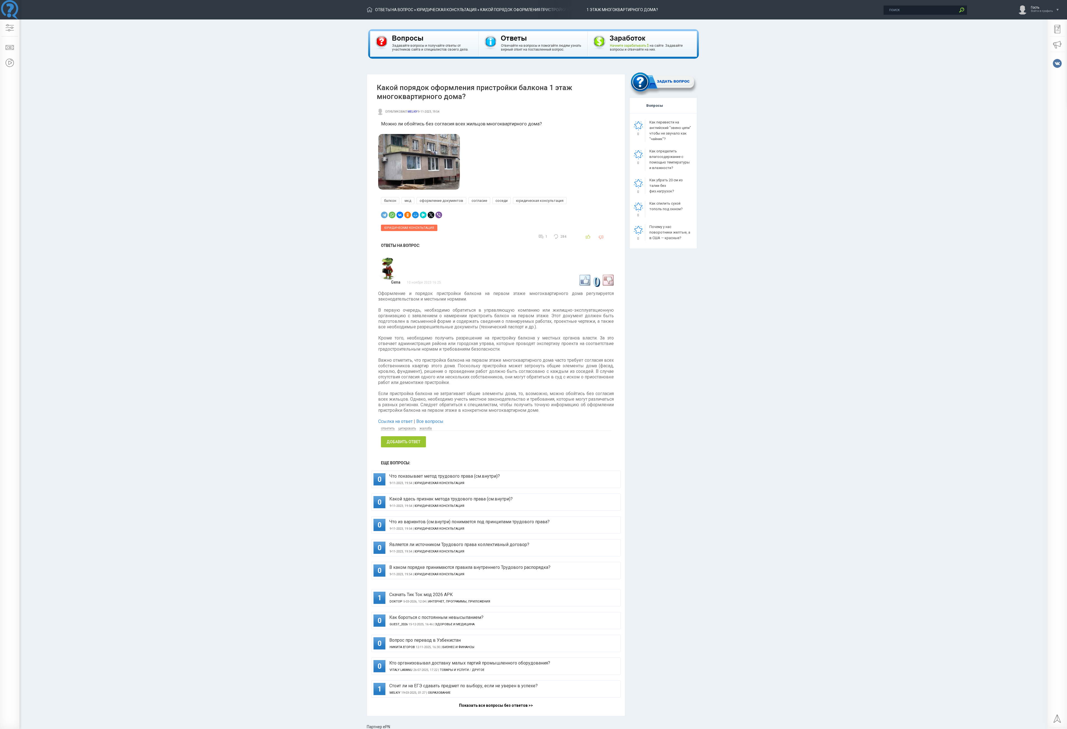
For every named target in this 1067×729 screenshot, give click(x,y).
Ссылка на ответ (396, 421)
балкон (390, 201)
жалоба (426, 428)
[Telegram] (384, 215)
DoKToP (396, 601)
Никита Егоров (402, 647)
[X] (431, 215)
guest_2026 (399, 624)
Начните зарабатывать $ (629, 46)
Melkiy (412, 111)
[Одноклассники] (407, 215)
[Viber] (438, 215)
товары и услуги (454, 670)
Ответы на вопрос (394, 10)
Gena (395, 282)
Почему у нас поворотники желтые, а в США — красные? (669, 232)
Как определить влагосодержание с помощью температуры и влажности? (669, 159)
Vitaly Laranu (401, 670)
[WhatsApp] (392, 215)
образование (439, 693)
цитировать (407, 428)
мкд (408, 201)
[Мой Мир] (415, 215)
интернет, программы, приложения (459, 601)
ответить (388, 428)
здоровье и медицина (455, 624)
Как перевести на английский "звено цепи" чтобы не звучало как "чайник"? (670, 130)
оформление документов (441, 201)
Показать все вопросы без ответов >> (496, 705)
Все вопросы (429, 421)
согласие (479, 201)
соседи (501, 201)
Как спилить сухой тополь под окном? (666, 206)
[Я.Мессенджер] (423, 215)
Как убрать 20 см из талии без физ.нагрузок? (666, 185)
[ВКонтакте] (400, 215)
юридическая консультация (447, 10)
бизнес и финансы (458, 647)
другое (478, 670)
